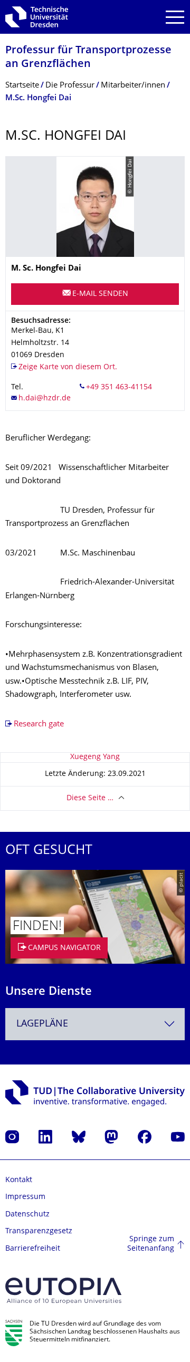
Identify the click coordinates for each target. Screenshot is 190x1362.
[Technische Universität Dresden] (36, 17)
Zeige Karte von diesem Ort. (67, 367)
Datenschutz (27, 1214)
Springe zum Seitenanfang (150, 1244)
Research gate (39, 724)
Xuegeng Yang (95, 757)
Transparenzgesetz (38, 1231)
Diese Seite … (89, 798)
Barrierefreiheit (32, 1248)
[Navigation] (175, 17)
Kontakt (18, 1180)
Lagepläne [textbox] (42, 1024)
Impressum (25, 1197)
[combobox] (95, 1024)
